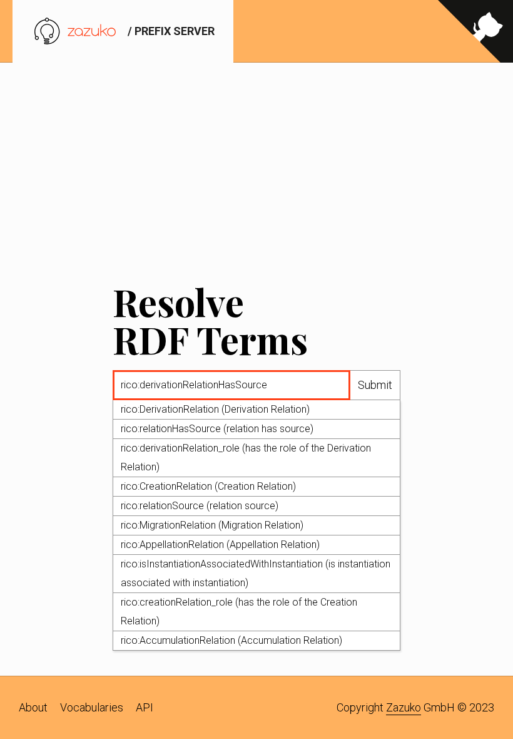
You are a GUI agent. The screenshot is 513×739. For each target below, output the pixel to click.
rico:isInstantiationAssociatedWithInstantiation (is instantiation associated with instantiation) (255, 573)
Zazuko (403, 707)
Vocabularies (91, 707)
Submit (375, 384)
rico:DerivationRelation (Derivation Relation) (215, 409)
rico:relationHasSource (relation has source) (217, 429)
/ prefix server (170, 31)
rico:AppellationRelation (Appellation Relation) (220, 544)
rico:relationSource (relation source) (199, 506)
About (33, 707)
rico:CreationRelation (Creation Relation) (208, 486)
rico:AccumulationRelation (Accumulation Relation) (231, 640)
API (144, 707)
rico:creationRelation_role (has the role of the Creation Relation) (239, 611)
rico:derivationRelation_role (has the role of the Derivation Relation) (246, 457)
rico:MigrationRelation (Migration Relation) (212, 525)
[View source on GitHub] (475, 31)
